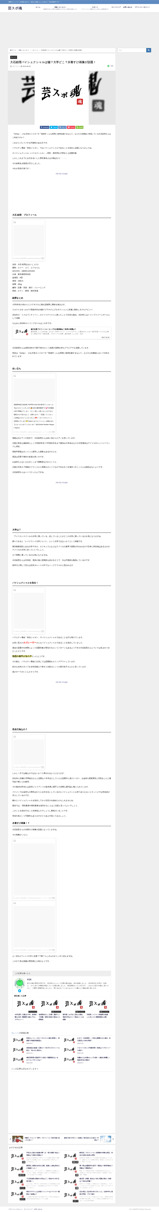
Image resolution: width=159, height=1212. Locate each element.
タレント (13, 57)
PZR (112, 66)
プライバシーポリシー (142, 7)
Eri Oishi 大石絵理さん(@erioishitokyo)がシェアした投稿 (32, 631)
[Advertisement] (79, 29)
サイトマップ (116, 7)
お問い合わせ (127, 7)
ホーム (38, 7)
